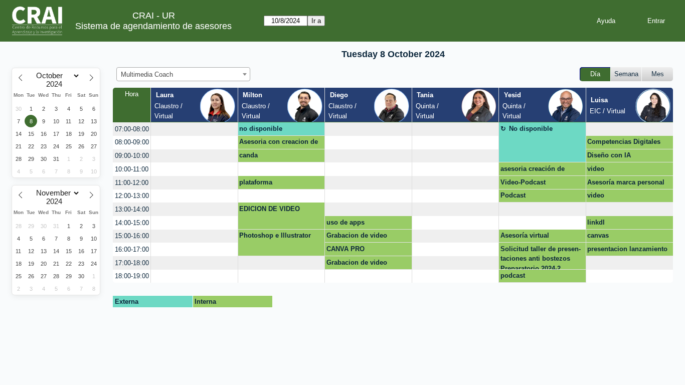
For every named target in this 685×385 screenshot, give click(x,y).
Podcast (513, 195)
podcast (512, 275)
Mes (657, 74)
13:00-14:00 (132, 209)
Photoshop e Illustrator (275, 235)
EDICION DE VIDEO (269, 209)
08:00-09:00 (132, 142)
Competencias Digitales (623, 141)
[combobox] (183, 74)
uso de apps (345, 222)
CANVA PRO (345, 249)
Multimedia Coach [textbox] (147, 74)
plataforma (255, 182)
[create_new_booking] (194, 129)
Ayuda (606, 21)
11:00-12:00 (131, 182)
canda (248, 155)
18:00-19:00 (132, 276)
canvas (598, 235)
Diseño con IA (609, 155)
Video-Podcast (523, 182)
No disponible (531, 128)
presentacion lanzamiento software (627, 250)
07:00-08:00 (132, 129)
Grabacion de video (356, 235)
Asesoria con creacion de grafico (278, 143)
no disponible (260, 128)
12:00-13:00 (132, 196)
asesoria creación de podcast (532, 170)
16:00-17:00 (132, 249)
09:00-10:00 (132, 155)
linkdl (596, 222)
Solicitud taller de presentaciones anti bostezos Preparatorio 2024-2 (540, 257)
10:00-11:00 (131, 169)
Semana (626, 74)
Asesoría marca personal (625, 182)
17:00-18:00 (132, 263)
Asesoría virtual (524, 235)
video (595, 168)
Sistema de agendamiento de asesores (153, 26)
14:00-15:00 (132, 223)
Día (595, 74)
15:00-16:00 (132, 236)
